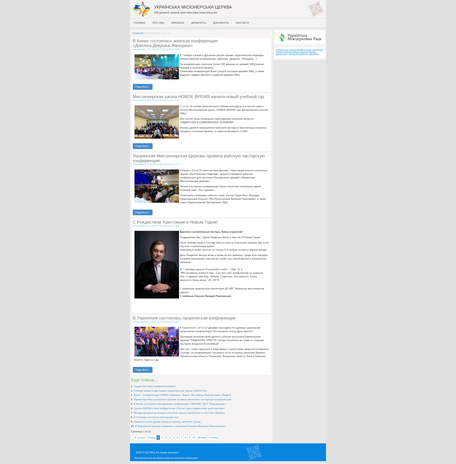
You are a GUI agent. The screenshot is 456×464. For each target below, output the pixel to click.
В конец (213, 437)
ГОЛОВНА (139, 22)
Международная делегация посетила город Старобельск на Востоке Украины (179, 412)
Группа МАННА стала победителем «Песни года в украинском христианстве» (179, 408)
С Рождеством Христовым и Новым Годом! (175, 222)
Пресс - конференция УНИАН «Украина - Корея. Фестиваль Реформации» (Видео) (182, 395)
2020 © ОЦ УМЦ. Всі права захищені (157, 452)
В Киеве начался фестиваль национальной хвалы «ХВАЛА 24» (170, 390)
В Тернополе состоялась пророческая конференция (184, 318)
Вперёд (202, 437)
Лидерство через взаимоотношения (154, 386)
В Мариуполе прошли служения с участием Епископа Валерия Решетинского (180, 426)
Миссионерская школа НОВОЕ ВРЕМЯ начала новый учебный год (198, 96)
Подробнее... (142, 86)
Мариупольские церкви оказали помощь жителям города (167, 421)
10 (194, 437)
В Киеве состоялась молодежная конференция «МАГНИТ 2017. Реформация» (180, 403)
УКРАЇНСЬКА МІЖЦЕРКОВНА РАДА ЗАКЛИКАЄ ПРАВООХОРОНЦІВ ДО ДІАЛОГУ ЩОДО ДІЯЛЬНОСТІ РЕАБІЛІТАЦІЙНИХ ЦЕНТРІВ (299, 52)
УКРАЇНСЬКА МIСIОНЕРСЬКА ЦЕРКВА (193, 7)
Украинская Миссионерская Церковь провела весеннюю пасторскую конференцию (182, 399)
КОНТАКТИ (242, 22)
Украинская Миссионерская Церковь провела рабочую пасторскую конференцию (199, 158)
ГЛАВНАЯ (137, 33)
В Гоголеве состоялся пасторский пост (156, 417)
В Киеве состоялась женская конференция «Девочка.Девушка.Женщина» (175, 43)
